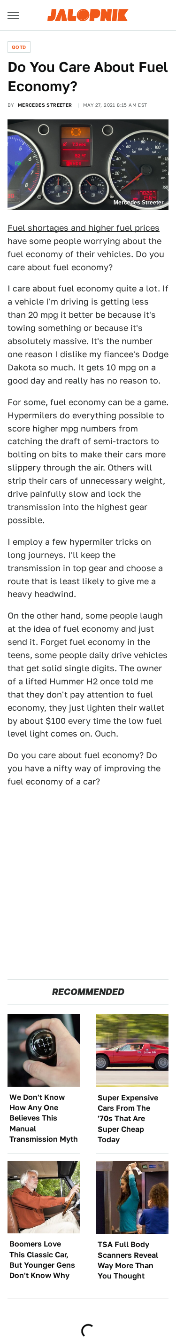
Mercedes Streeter (45, 105)
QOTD (19, 47)
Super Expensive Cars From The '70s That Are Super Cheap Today (128, 1119)
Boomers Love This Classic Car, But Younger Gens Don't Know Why (42, 1259)
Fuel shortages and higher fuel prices (84, 228)
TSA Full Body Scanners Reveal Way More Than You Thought (128, 1260)
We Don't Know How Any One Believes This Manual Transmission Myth (43, 1118)
